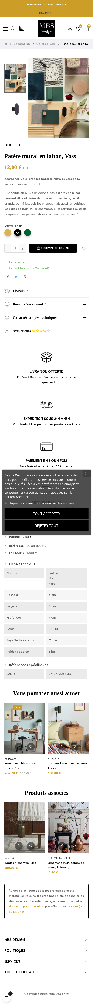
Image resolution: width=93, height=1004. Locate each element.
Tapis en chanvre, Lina (20, 862)
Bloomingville (59, 858)
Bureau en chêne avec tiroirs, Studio (20, 766)
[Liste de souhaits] (84, 248)
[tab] (46, 291)
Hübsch (26, 536)
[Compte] (70, 28)
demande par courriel (24, 906)
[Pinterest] (25, 276)
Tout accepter (46, 513)
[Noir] (17, 232)
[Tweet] (16, 276)
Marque (14, 536)
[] (19, 746)
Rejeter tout (46, 525)
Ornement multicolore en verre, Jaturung (66, 865)
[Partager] (7, 276)
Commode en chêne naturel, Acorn (68, 766)
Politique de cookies (19, 503)
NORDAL (10, 858)
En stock (15, 553)
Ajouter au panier (54, 248)
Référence (16, 545)
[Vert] (27, 232)
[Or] (7, 232)
